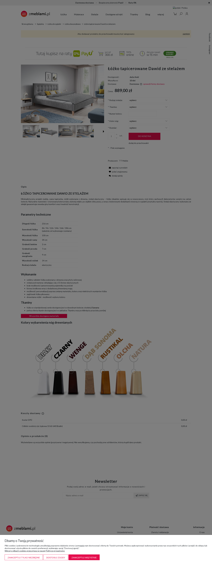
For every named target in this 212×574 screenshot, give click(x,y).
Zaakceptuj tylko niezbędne (24, 557)
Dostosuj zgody (55, 557)
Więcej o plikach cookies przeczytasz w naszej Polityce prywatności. (35, 551)
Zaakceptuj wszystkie (84, 557)
